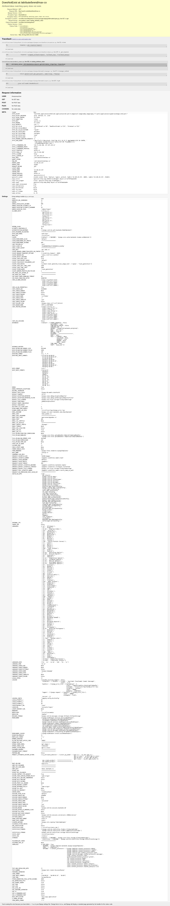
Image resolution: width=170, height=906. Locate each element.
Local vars (10, 49)
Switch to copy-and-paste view (21, 39)
